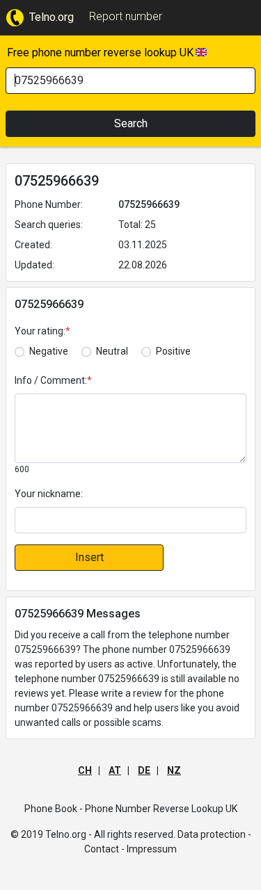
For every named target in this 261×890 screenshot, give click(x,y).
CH (85, 770)
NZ (174, 770)
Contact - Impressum (130, 849)
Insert (89, 557)
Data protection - (214, 834)
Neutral (112, 351)
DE (144, 770)
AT (115, 770)
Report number (125, 16)
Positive (173, 351)
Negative (48, 351)
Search (131, 123)
